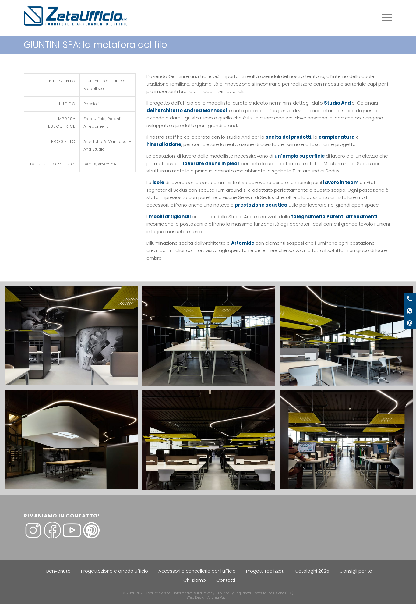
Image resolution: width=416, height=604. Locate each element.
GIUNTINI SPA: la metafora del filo (95, 44)
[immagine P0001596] (211, 338)
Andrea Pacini (218, 597)
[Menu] (385, 18)
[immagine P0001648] (211, 442)
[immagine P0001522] (73, 338)
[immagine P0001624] (73, 442)
